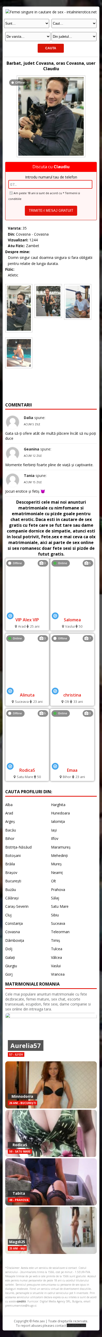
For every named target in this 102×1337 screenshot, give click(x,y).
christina (72, 695)
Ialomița (58, 821)
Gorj (9, 974)
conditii (21, 1301)
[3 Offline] (27, 612)
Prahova (58, 889)
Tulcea (56, 948)
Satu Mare (60, 906)
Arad (9, 813)
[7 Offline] (72, 687)
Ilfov (54, 838)
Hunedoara (60, 813)
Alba (9, 804)
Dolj (8, 948)
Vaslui (56, 965)
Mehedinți (59, 855)
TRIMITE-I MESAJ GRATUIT (51, 211)
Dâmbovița (14, 940)
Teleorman (60, 931)
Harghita (58, 804)
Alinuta (27, 695)
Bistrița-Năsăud (18, 847)
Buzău (10, 889)
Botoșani (13, 855)
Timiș (55, 940)
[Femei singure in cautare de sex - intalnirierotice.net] (51, 11)
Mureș (56, 863)
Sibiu (55, 914)
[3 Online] (27, 687)
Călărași (12, 897)
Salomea (72, 620)
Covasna (12, 931)
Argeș (10, 821)
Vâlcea (56, 957)
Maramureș (61, 847)
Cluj (8, 914)
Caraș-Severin (17, 906)
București (13, 880)
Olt (53, 880)
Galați (10, 957)
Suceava (58, 923)
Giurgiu (11, 965)
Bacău (10, 830)
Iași (54, 830)
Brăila (10, 863)
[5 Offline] (27, 762)
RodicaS (27, 770)
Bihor (9, 838)
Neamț (57, 872)
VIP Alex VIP (27, 620)
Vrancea (58, 974)
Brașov (11, 872)
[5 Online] (72, 612)
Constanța (14, 923)
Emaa (72, 770)
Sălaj (55, 897)
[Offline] (51, 76)
